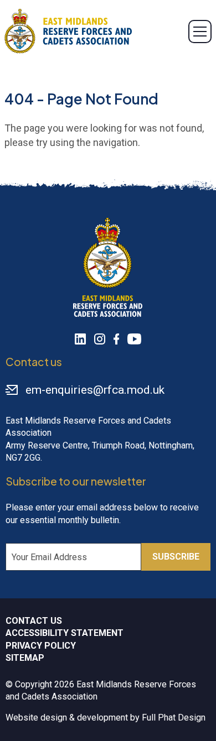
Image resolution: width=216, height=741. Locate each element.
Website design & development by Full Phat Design (105, 717)
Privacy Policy (41, 645)
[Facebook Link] (117, 339)
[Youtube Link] (134, 339)
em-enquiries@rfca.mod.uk (94, 389)
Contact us (34, 620)
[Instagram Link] (99, 339)
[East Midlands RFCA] (68, 31)
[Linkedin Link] (80, 339)
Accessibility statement (65, 633)
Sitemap (25, 658)
